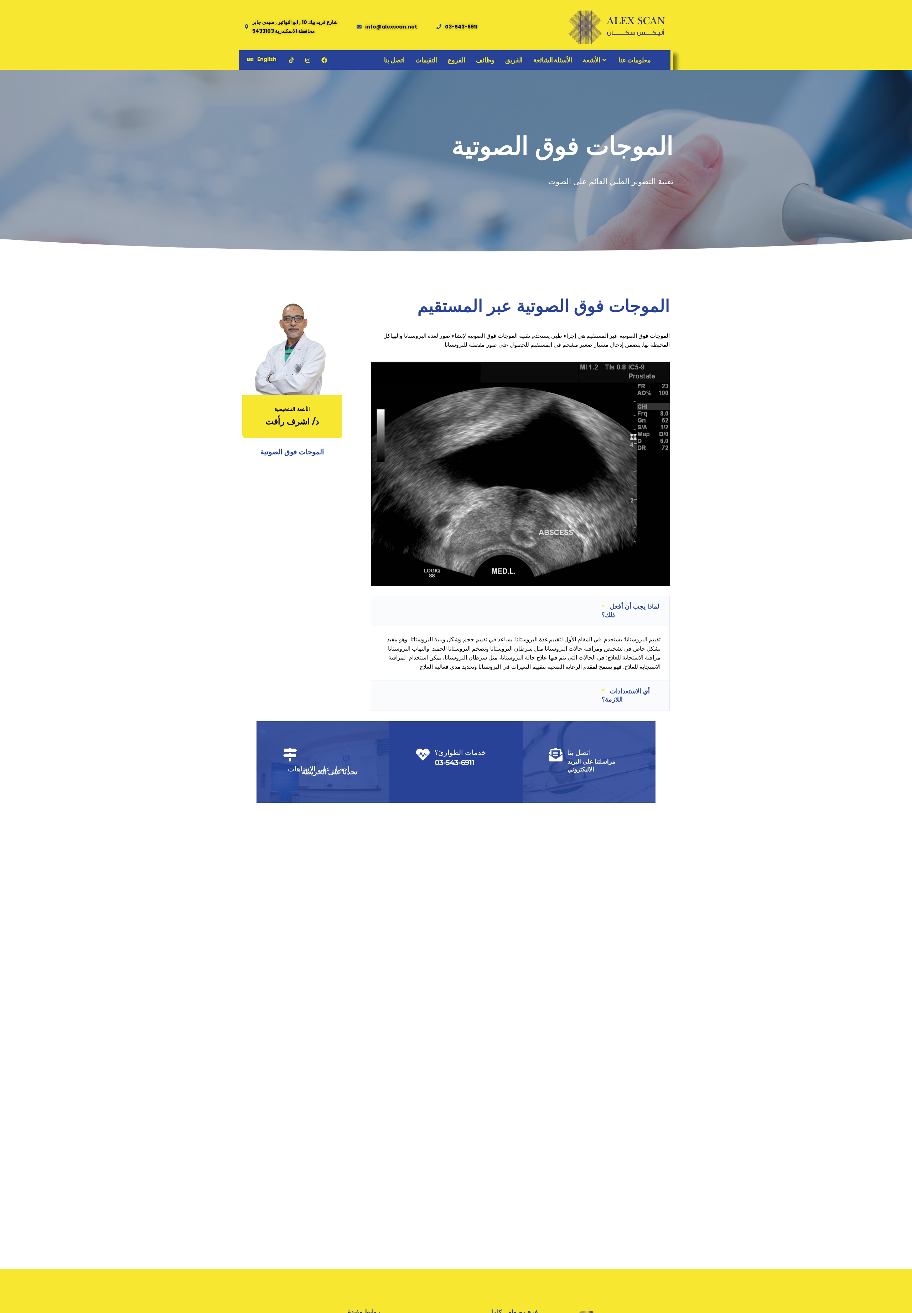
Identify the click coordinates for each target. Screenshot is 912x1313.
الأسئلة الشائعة (552, 60)
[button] (520, 611)
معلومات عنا (635, 60)
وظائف (485, 60)
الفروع (456, 60)
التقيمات (426, 60)
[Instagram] (308, 60)
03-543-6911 (454, 762)
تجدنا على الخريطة (330, 772)
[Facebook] (324, 60)
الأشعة (591, 60)
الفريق (514, 60)
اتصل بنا (394, 60)
